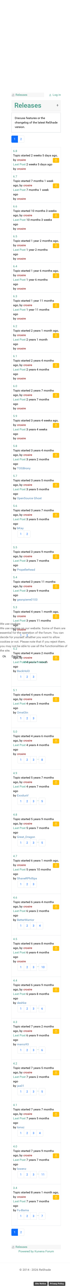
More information (35, 662)
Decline (16, 656)
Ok (4, 656)
